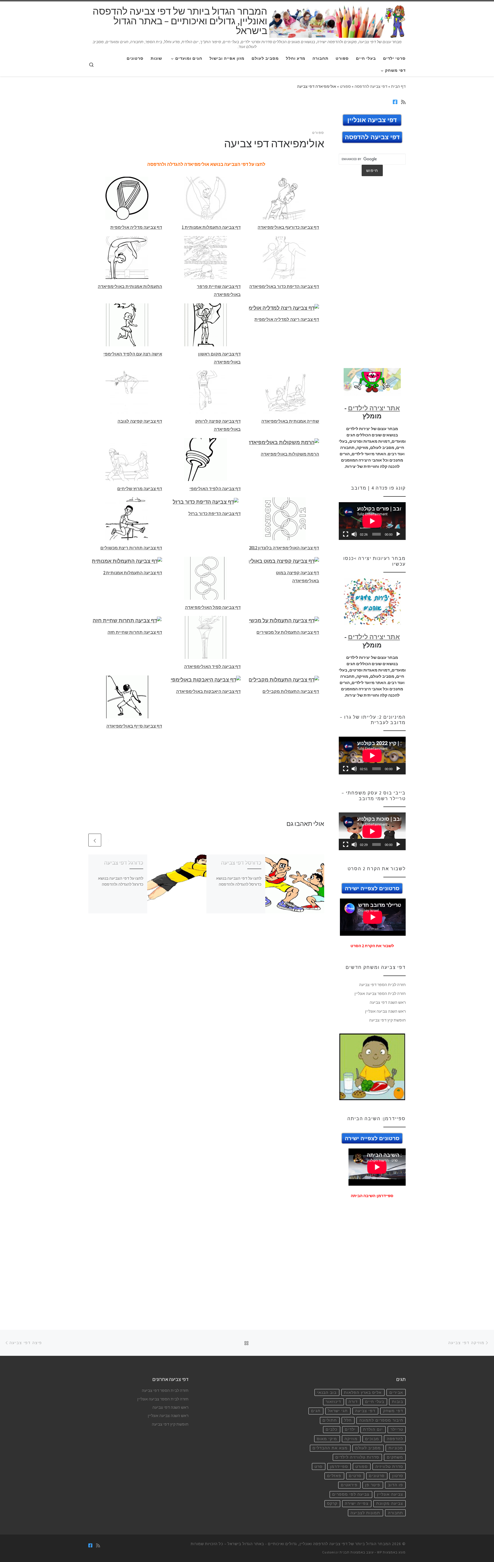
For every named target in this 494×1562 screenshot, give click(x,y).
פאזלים (334, 1476)
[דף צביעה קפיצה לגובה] (126, 391)
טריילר (397, 1429)
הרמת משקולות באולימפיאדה (290, 454)
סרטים (355, 1476)
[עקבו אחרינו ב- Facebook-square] (395, 102)
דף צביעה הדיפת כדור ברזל (214, 513)
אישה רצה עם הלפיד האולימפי (132, 354)
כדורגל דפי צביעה (123, 862)
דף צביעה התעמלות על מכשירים (287, 632)
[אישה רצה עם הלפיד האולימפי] (126, 324)
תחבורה (395, 1513)
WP (379, 1552)
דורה (353, 1402)
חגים (315, 1411)
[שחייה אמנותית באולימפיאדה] (284, 391)
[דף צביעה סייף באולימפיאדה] (126, 696)
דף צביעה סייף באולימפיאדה (134, 726)
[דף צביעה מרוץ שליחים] (126, 459)
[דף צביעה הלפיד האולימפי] (205, 459)
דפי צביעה (365, 1411)
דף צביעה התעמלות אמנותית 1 (211, 227)
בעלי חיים (374, 1402)
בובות (397, 1402)
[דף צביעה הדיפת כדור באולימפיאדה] (284, 257)
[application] (372, 521)
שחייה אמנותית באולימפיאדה (290, 421)
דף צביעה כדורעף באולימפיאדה (288, 227)
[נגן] (398, 534)
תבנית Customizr (336, 1552)
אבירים (396, 1392)
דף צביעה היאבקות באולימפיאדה (208, 691)
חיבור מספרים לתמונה (381, 1420)
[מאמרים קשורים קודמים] (108, 840)
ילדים (350, 1429)
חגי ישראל (338, 1411)
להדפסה (395, 1439)
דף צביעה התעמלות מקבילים (290, 691)
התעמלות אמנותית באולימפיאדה (130, 286)
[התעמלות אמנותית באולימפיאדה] (126, 257)
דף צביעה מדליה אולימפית (136, 227)
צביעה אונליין (390, 1494)
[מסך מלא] (345, 534)
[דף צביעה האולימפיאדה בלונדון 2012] (284, 518)
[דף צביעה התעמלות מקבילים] (284, 679)
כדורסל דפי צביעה (241, 862)
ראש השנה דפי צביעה (388, 1002)
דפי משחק (393, 1411)
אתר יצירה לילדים (374, 408)
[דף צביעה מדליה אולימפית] (126, 197)
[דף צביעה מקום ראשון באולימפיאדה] (205, 324)
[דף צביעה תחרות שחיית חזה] (127, 620)
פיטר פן (372, 1485)
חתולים (329, 1420)
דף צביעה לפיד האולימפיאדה (212, 666)
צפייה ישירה (356, 1503)
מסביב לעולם (368, 1448)
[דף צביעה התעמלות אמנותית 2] (127, 560)
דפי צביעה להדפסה (370, 86)
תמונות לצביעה (365, 1513)
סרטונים (377, 1476)
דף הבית (398, 86)
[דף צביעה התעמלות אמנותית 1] (205, 197)
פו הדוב (395, 1485)
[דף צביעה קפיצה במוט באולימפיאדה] (284, 560)
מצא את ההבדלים (330, 1448)
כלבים (331, 1429)
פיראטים (349, 1485)
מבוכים (372, 1439)
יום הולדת (373, 1429)
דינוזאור (333, 1402)
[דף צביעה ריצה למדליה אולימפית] (284, 307)
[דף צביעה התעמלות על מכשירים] (284, 620)
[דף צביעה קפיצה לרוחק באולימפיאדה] (205, 391)
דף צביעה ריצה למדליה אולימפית (286, 319)
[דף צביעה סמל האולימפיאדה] (205, 577)
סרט (318, 1466)
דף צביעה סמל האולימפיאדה (213, 607)
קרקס (332, 1503)
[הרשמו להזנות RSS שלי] (403, 102)
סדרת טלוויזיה (389, 1466)
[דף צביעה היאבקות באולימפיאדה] (206, 679)
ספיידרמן (339, 1466)
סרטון (397, 1476)
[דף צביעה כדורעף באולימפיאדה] (284, 197)
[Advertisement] (206, 113)
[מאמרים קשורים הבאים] (94, 840)
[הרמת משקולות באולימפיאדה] (284, 442)
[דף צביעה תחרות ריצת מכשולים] (126, 518)
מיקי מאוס (327, 1439)
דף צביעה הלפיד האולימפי (215, 488)
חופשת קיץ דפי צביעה (387, 1020)
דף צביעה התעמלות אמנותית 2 (132, 572)
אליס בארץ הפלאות (363, 1392)
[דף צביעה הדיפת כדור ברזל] (205, 501)
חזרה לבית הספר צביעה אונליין (380, 993)
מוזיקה (351, 1439)
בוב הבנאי (326, 1392)
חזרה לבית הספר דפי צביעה (382, 984)
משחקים (395, 1457)
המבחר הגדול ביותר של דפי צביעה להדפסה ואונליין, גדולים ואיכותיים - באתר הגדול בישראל (309, 1543)
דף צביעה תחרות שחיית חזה (134, 632)
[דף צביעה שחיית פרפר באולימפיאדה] (205, 257)
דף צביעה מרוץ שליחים (139, 488)
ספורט (345, 86)
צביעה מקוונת (389, 1503)
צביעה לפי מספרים (350, 1494)
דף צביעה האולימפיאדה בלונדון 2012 (284, 548)
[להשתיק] (354, 534)
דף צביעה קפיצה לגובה (139, 421)
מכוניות (396, 1448)
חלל (348, 1420)
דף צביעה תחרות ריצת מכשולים (131, 548)
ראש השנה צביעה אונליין (385, 1011)
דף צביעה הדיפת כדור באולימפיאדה (284, 286)
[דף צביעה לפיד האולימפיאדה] (205, 637)
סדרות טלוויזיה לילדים (357, 1457)
